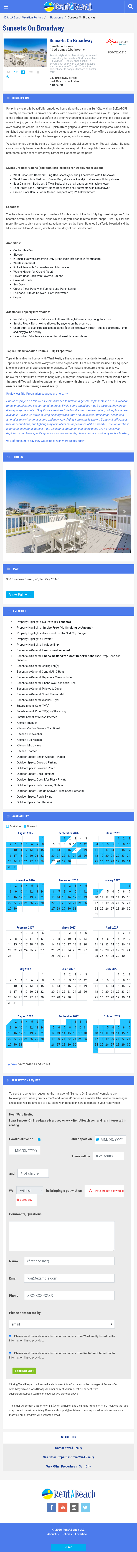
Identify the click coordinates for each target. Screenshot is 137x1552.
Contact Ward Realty (68, 1448)
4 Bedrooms (55, 17)
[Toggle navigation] (6, 6)
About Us (53, 1534)
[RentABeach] (68, 6)
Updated (11, 1064)
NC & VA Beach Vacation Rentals (23, 17)
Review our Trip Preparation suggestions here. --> (37, 393)
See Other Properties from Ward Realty (68, 1457)
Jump (68, 1547)
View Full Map (20, 595)
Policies (67, 1534)
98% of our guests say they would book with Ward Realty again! (45, 441)
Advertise (81, 1534)
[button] (12, 512)
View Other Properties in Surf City (68, 1466)
